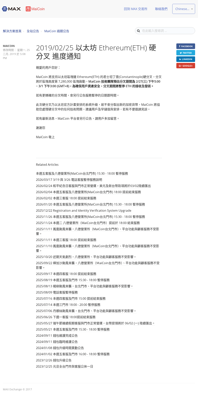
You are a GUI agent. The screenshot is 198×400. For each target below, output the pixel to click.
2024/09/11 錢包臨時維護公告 (57, 342)
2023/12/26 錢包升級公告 (54, 360)
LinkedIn (187, 59)
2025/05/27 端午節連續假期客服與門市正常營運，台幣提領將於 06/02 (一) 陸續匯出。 (95, 323)
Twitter (187, 52)
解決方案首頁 (12, 31)
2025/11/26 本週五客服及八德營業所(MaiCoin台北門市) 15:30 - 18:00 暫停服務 (90, 217)
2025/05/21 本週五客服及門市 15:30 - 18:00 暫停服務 (73, 329)
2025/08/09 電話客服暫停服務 (57, 292)
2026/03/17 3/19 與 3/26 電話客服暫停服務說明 (69, 180)
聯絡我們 (161, 9)
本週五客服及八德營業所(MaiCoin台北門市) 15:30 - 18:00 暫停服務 (82, 173)
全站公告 (33, 31)
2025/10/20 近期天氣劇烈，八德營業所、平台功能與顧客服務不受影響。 (86, 257)
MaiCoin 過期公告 (56, 31)
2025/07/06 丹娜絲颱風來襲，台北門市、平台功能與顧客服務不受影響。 (86, 311)
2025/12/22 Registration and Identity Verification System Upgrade (83, 210)
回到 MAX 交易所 (135, 9)
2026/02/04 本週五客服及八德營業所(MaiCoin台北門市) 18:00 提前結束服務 (88, 192)
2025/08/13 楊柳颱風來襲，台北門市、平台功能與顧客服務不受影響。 (84, 286)
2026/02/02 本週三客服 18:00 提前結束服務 (66, 198)
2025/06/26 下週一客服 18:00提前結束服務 (66, 317)
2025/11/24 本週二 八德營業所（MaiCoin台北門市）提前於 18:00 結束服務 (88, 223)
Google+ (188, 65)
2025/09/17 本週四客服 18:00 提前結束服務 (66, 274)
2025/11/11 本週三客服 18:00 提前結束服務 (66, 240)
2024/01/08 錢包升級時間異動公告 (60, 348)
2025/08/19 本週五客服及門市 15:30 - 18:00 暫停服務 (73, 280)
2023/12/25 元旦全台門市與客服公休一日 (64, 366)
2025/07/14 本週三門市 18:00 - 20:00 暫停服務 (68, 305)
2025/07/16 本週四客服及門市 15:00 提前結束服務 (71, 298)
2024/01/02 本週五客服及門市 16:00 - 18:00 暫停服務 (73, 354)
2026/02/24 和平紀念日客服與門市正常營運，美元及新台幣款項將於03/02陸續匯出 (93, 186)
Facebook (187, 46)
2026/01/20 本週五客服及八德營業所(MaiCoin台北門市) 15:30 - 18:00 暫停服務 (90, 204)
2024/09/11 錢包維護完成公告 (57, 335)
